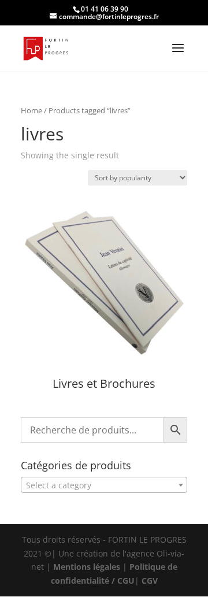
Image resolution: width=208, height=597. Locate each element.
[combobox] (104, 485)
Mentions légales (86, 566)
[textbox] (104, 485)
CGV (150, 580)
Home (31, 110)
